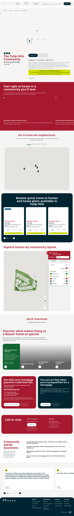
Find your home (17, 3)
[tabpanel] (37, 168)
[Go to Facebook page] (3, 501)
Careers (33, 505)
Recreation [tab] (44, 144)
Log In (59, 3)
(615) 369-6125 (32, 429)
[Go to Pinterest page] (15, 501)
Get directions (53, 426)
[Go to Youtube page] (13, 501)
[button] (37, 167)
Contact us (67, 3)
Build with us (26, 3)
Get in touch (43, 55)
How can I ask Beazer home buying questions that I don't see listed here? (46, 447)
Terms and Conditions (48, 503)
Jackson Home (10, 221)
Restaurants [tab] (38, 144)
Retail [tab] (33, 144)
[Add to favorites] (22, 209)
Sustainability (35, 503)
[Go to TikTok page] (8, 501)
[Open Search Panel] (43, 3)
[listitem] (14, 221)
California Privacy (58, 503)
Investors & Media (36, 501)
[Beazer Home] (7, 4)
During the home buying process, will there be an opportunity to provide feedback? (47, 442)
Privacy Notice (58, 501)
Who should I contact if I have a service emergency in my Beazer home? (47, 451)
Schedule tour (33, 55)
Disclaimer (32, 78)
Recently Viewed (67, 505)
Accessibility (46, 505)
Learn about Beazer (36, 3)
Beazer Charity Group (36, 507)
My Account (66, 501)
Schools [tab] (28, 144)
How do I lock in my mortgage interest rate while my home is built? (46, 456)
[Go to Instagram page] (6, 501)
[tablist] (37, 144)
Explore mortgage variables (11, 404)
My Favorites (67, 503)
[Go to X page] (10, 501)
